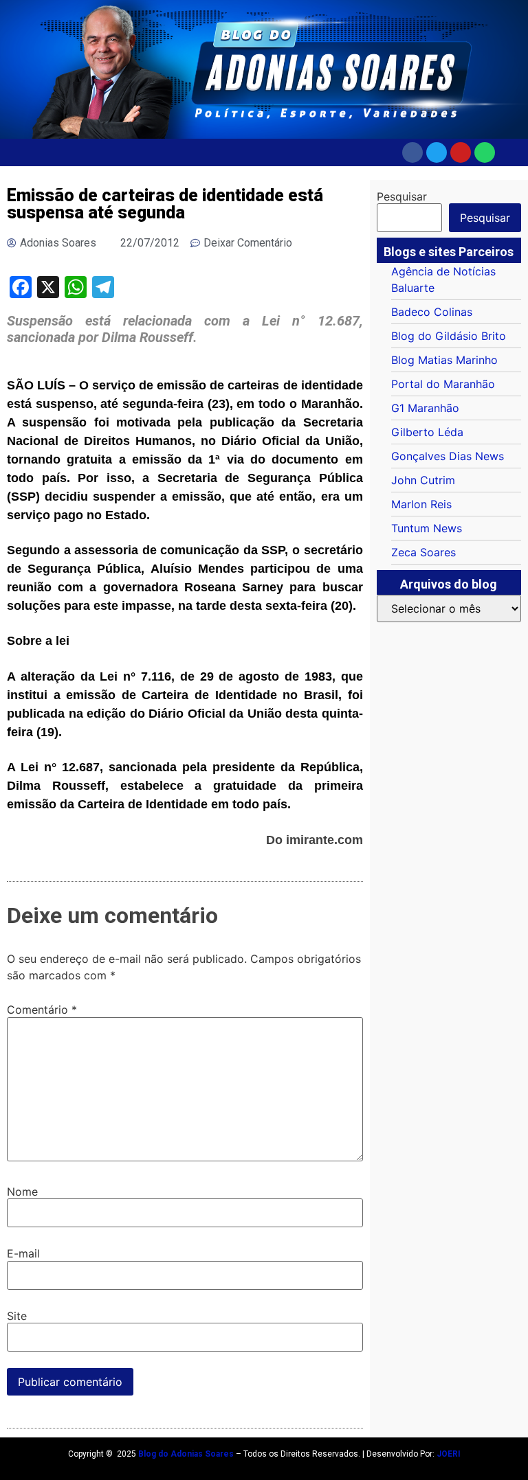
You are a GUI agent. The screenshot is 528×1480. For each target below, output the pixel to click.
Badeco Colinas (431, 312)
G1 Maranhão (425, 408)
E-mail (23, 1253)
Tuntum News (426, 528)
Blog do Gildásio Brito (448, 336)
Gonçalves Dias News (447, 456)
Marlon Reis (421, 504)
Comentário (42, 1009)
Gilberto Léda (427, 432)
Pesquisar (402, 196)
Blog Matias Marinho (444, 360)
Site (17, 1315)
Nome (22, 1191)
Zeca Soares (423, 552)
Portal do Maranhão (443, 384)
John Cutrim (423, 480)
